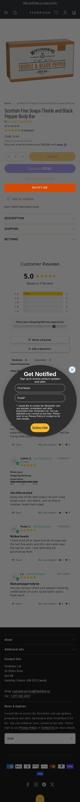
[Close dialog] (72, 369)
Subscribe (40, 427)
